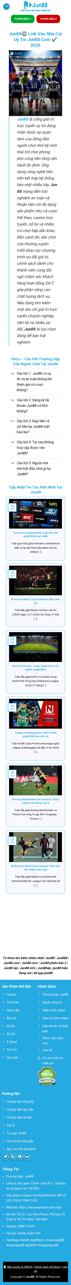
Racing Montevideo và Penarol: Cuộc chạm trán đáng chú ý (35, 801)
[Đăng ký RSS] (12, 1156)
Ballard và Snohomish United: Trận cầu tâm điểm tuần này (35, 867)
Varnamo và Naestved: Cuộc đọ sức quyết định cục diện (35, 534)
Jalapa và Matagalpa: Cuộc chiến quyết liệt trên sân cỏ (36, 734)
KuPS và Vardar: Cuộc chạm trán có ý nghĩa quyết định (35, 667)
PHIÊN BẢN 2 (48, 18)
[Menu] (6, 6)
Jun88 (29, 1176)
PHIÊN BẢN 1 (23, 18)
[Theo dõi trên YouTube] (20, 1156)
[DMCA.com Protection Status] (47, 1076)
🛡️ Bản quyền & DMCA (17, 1266)
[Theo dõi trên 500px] (27, 1156)
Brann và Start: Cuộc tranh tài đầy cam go (35, 601)
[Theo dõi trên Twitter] (5, 1156)
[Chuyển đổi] (13, 374)
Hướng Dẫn (11, 1093)
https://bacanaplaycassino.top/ (40, 1207)
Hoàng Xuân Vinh (28, 1233)
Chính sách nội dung (47, 1266)
